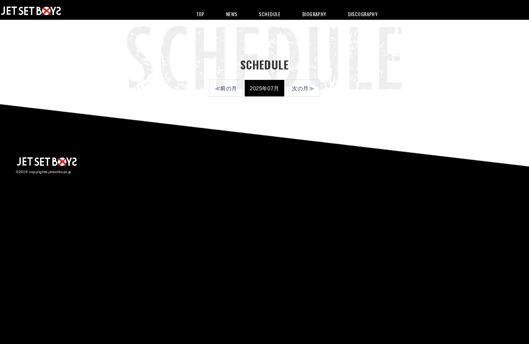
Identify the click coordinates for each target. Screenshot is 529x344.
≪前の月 (226, 88)
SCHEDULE (269, 14)
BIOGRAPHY (314, 14)
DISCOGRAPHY (363, 14)
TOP (200, 14)
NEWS (232, 14)
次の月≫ (303, 88)
